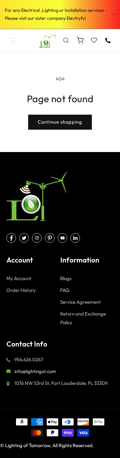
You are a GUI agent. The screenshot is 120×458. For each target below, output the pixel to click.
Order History (21, 290)
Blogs (65, 278)
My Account (18, 278)
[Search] (66, 40)
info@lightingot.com (35, 371)
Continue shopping (60, 122)
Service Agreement (80, 302)
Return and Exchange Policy (83, 318)
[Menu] (12, 40)
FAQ (64, 290)
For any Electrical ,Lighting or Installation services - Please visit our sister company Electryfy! (56, 14)
